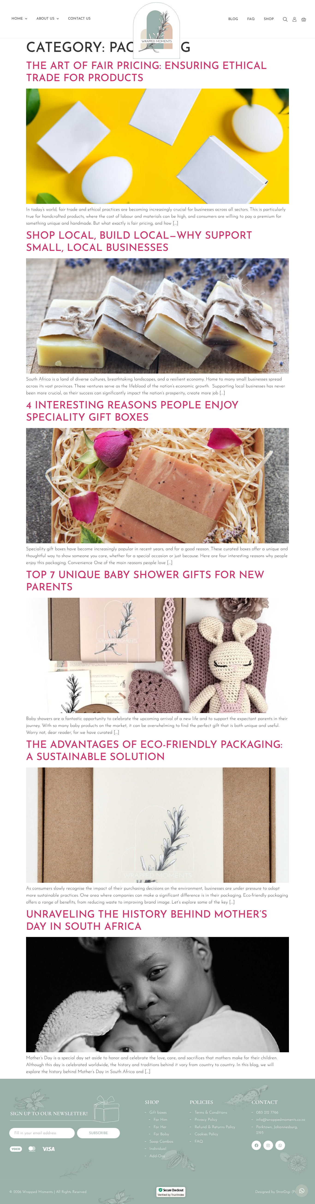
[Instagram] (268, 1145)
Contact (265, 1102)
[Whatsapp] (301, 1190)
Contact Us (79, 19)
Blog (233, 19)
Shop (269, 19)
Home (17, 19)
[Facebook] (256, 1145)
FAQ (251, 19)
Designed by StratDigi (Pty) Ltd (280, 1192)
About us (45, 19)
